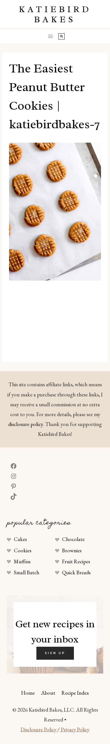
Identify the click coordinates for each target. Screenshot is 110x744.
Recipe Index (75, 692)
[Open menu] (50, 36)
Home (28, 692)
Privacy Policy (74, 729)
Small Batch (26, 572)
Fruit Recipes (76, 561)
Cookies (22, 550)
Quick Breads (76, 572)
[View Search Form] (61, 36)
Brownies (72, 550)
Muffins (22, 561)
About (48, 692)
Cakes (20, 539)
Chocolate (73, 539)
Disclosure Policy (39, 729)
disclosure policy (25, 424)
